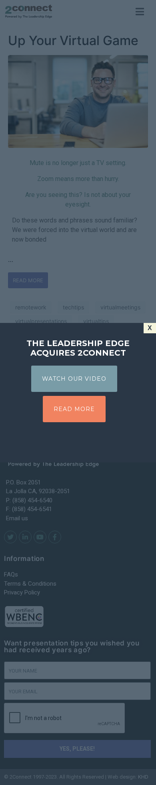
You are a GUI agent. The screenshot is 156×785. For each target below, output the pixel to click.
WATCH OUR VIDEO (74, 378)
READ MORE (74, 409)
